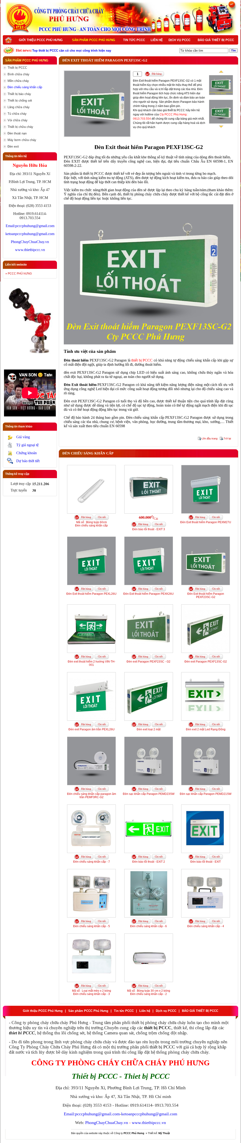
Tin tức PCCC (134, 40)
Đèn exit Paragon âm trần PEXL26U (91, 729)
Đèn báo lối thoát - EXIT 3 (148, 529)
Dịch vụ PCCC (179, 40)
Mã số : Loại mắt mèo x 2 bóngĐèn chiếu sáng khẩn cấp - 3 (91, 992)
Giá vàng (23, 437)
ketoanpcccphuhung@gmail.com (29, 234)
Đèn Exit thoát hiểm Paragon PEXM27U (205, 522)
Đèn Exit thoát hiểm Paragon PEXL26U (91, 593)
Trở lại (227, 438)
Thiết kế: (159, 1133)
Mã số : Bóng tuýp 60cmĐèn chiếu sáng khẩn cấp (91, 524)
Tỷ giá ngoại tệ (27, 445)
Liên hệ (157, 40)
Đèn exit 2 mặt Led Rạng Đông (205, 729)
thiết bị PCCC (142, 360)
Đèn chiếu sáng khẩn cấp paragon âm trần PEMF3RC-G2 (91, 795)
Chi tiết (102, 517)
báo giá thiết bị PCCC (171, 110)
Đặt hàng (157, 73)
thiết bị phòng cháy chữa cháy (145, 194)
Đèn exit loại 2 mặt (149, 729)
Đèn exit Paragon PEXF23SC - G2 (148, 661)
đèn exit (70, 372)
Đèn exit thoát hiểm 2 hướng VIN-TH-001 (91, 663)
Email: (10, 226)
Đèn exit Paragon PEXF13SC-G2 (206, 661)
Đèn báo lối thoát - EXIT (205, 861)
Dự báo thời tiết (28, 461)
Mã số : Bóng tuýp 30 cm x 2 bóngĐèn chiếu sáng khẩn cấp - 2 (148, 992)
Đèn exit (70, 401)
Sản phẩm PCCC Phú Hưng (93, 40)
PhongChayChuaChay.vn (30, 242)
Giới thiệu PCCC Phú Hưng (41, 40)
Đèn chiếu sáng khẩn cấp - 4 (205, 926)
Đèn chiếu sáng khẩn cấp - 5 (91, 926)
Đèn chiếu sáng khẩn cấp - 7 (91, 861)
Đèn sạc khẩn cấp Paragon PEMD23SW (148, 794)
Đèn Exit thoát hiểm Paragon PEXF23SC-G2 (205, 595)
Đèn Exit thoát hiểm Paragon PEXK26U (148, 593)
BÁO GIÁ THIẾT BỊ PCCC (216, 40)
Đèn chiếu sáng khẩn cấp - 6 (148, 926)
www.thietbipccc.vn (30, 250)
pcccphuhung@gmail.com (34, 226)
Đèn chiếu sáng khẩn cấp (145, 417)
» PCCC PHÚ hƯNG (18, 273)
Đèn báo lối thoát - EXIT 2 (148, 861)
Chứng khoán (26, 453)
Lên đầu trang (209, 438)
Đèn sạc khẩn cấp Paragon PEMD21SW (205, 794)
